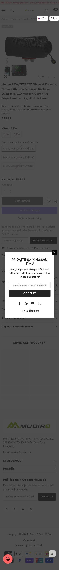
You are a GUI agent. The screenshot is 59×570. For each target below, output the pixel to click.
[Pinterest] (26, 303)
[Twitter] (39, 303)
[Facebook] (19, 303)
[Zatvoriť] (54, 252)
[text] (29, 311)
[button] (42, 18)
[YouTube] (33, 303)
